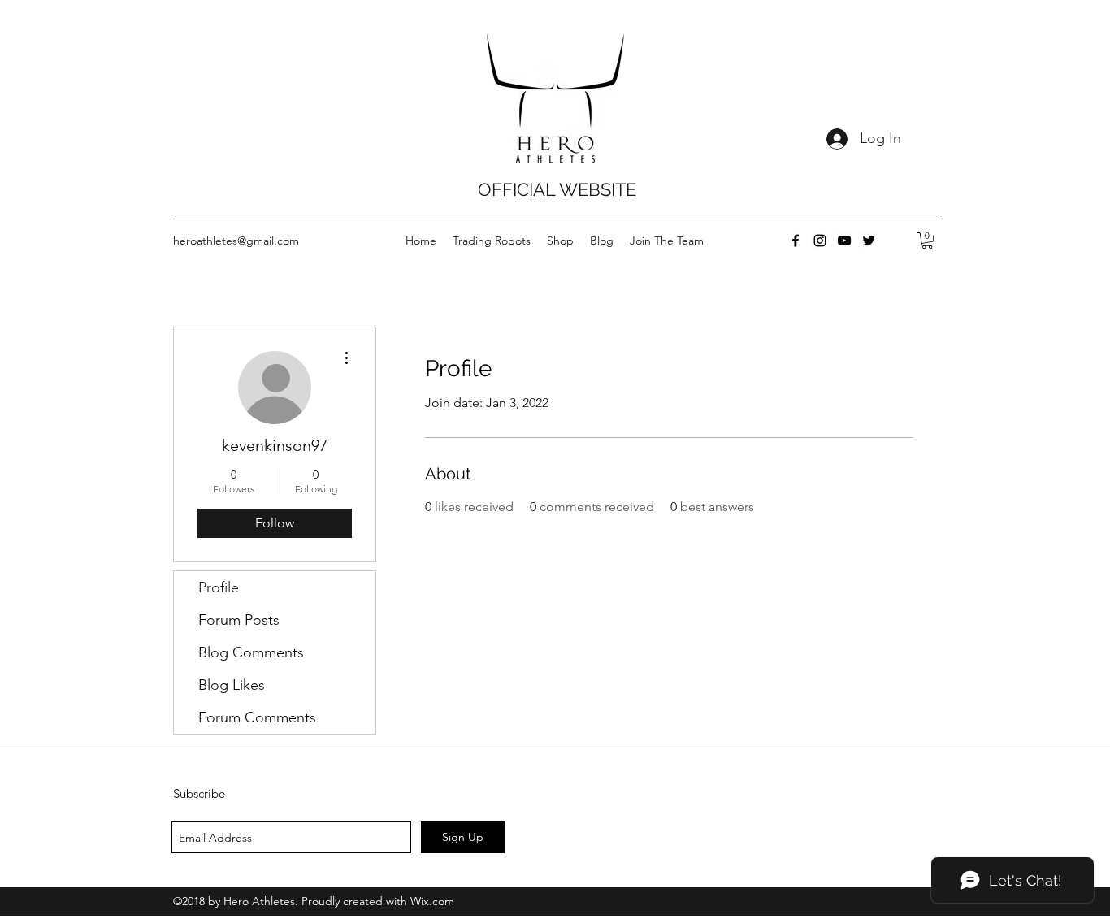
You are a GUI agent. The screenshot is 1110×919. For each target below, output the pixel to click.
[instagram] (820, 240)
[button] (927, 240)
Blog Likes (231, 685)
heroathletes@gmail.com (236, 240)
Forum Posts (239, 620)
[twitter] (869, 240)
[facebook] (795, 240)
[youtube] (844, 240)
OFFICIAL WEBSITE (557, 189)
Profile (218, 587)
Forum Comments (257, 717)
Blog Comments (251, 652)
